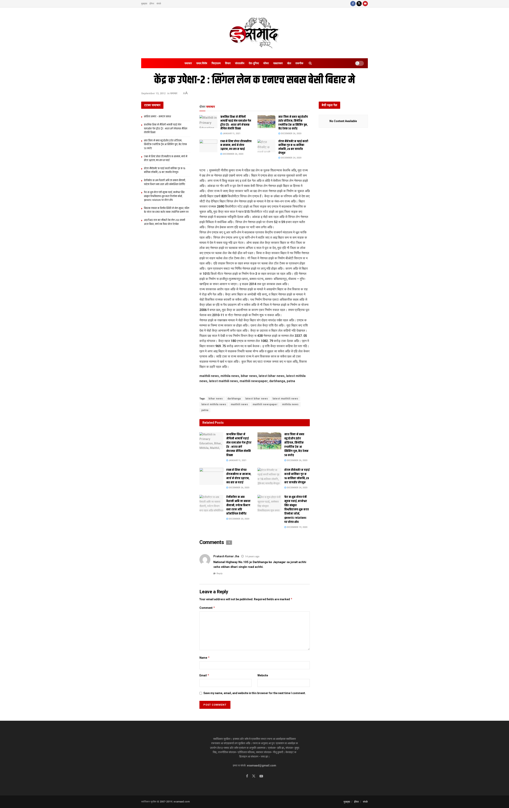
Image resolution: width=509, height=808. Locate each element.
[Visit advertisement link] (254, 390)
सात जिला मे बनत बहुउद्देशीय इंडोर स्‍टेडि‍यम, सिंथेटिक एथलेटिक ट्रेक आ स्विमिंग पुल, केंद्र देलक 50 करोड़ (293, 123)
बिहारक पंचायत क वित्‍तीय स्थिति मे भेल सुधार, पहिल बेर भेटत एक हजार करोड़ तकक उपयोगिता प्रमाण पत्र (166, 210)
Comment (207, 608)
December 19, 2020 (296, 527)
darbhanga (234, 398)
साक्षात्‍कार (278, 63)
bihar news (216, 398)
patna (204, 410)
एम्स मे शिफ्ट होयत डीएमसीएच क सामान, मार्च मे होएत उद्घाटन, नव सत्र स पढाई (236, 145)
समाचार (188, 63)
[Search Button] (310, 63)
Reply (219, 573)
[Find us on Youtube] (365, 3)
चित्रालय (216, 63)
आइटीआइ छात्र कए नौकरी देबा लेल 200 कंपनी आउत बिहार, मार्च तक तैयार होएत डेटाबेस (164, 222)
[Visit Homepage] (254, 32)
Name (204, 657)
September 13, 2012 (153, 93)
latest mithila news (213, 404)
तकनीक (299, 63)
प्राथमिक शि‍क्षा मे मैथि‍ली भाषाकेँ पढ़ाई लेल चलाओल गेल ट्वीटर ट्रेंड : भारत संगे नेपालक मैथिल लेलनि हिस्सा (235, 123)
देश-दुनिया (254, 63)
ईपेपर (152, 3)
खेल (289, 63)
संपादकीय (239, 63)
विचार (228, 63)
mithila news (290, 404)
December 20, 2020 (238, 519)
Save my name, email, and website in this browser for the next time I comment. (254, 693)
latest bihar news (256, 398)
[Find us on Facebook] (353, 3)
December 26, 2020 (290, 133)
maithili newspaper (265, 404)
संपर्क (158, 3)
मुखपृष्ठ (144, 3)
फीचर (266, 63)
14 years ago (252, 556)
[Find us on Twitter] (359, 3)
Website (262, 675)
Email (204, 675)
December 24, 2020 (290, 157)
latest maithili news (285, 398)
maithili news (239, 404)
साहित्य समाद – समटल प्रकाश (157, 116)
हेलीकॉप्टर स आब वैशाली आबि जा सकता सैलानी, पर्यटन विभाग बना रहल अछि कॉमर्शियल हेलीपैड (238, 505)
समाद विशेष (201, 63)
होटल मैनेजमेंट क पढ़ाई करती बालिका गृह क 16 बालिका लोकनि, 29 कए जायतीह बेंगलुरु (293, 147)
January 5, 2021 (231, 133)
